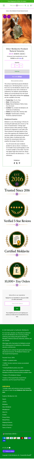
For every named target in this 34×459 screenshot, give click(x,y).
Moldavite (5, 404)
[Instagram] (5, 448)
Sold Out (17, 71)
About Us (4, 412)
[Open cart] (31, 5)
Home (7, 11)
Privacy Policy (6, 417)
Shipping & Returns (7, 422)
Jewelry (4, 401)
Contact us (17, 160)
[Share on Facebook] (14, 163)
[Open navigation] (3, 6)
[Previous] (5, 16)
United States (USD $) (10, 434)
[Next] (9, 16)
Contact (4, 414)
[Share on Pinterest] (19, 163)
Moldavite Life (15, 455)
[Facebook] (3, 448)
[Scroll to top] (30, 454)
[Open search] (25, 5)
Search (4, 399)
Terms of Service (6, 427)
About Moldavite (6, 407)
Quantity (17, 62)
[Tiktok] (7, 448)
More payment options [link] (17, 80)
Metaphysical (5, 409)
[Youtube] (9, 448)
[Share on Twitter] (17, 163)
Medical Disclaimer (7, 425)
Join (17, 308)
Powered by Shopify (25, 455)
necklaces (26, 95)
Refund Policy (6, 420)
